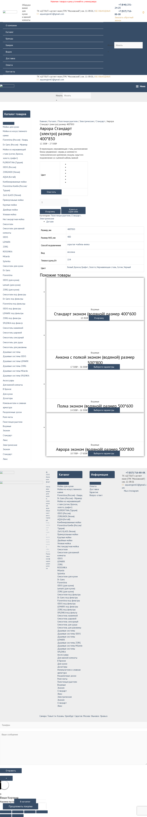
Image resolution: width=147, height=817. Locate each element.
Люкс (5, 440)
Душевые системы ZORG (14, 366)
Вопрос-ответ (96, 495)
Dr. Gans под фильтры (13, 298)
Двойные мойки (10, 209)
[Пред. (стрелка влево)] (5, 815)
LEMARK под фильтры (13, 313)
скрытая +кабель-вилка (78, 244)
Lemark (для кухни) (12, 285)
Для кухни (8, 394)
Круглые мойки (10, 204)
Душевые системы (11, 352)
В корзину (50, 211)
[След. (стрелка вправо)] (18, 815)
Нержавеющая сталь (106, 267)
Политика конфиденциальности (48, 561)
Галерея (9, 45)
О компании (11, 25)
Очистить (51, 192)
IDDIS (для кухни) (11, 280)
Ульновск (95, 716)
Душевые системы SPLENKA (16, 375)
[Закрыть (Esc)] (5, 811)
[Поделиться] (18, 811)
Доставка (10, 58)
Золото (92, 267)
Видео (9, 51)
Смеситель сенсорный (13, 337)
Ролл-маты (8, 417)
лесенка (71, 252)
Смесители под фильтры (14, 294)
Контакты (10, 71)
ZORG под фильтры (12, 318)
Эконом (6, 430)
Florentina (7, 275)
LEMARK (6, 242)
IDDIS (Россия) (9, 167)
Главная (43, 121)
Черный (127, 267)
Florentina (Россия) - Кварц (15, 139)
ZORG (5, 246)
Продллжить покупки (20, 806)
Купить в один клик (73, 210)
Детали (50, 221)
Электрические (10, 445)
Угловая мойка (9, 214)
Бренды (9, 38)
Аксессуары (8, 380)
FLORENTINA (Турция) (13, 162)
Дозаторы (8, 398)
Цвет (43, 175)
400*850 (71, 229)
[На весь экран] (30, 811)
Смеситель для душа (13, 342)
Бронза (77, 267)
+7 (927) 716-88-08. (136, 472)
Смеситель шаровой (12, 332)
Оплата (9, 65)
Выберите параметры (104, 367)
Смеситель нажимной (13, 328)
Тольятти (51, 716)
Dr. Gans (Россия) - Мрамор (15, 144)
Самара (43, 716)
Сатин (120, 267)
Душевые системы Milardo (15, 371)
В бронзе (7, 389)
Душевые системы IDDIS (14, 356)
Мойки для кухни (11, 127)
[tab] (95, 221)
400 (69, 236)
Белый (70, 267)
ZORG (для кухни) (11, 289)
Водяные (7, 426)
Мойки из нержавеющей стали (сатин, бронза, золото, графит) (14, 153)
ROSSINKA (7, 251)
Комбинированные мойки (15, 181)
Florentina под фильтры (14, 303)
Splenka (6, 261)
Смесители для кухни (13, 266)
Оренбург (69, 716)
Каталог (9, 32)
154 (69, 259)
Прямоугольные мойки (13, 200)
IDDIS (5, 237)
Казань (60, 716)
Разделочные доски (12, 412)
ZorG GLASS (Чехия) (12, 195)
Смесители (8, 224)
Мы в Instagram (131, 490)
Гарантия (94, 492)
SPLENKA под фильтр (13, 323)
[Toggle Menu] (8, 123)
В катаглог (25, 801)
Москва (86, 716)
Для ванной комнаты (13, 384)
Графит (85, 267)
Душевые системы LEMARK (16, 361)
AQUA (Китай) (9, 177)
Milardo (6, 256)
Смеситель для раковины (15, 347)
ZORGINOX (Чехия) (11, 172)
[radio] (77, 164)
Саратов (78, 716)
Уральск (104, 716)
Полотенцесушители (12, 422)
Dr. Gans (6, 270)
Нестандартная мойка (13, 219)
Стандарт (7, 435)
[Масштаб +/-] (42, 811)
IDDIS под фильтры (12, 308)
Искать (111, 45)
